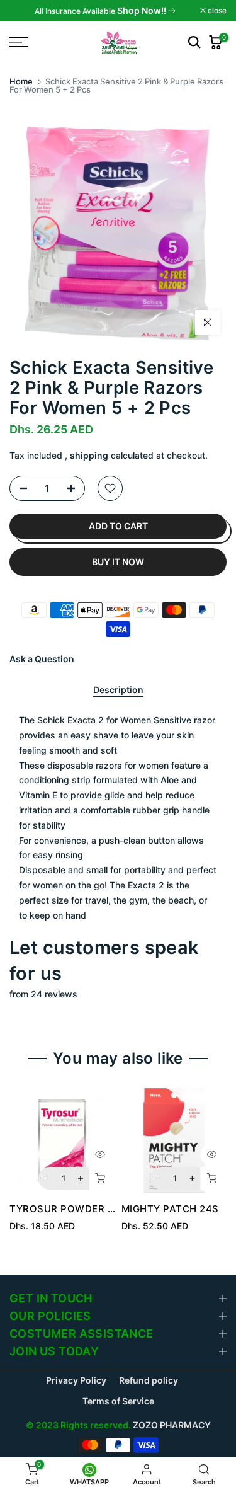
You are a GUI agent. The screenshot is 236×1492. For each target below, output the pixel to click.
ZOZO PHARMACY (172, 1425)
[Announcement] (105, 10)
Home (21, 81)
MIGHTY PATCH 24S (170, 1209)
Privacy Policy (76, 1380)
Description (118, 690)
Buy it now (118, 561)
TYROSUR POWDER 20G (68, 1209)
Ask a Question (41, 658)
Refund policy (148, 1380)
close (216, 10)
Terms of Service (118, 1401)
